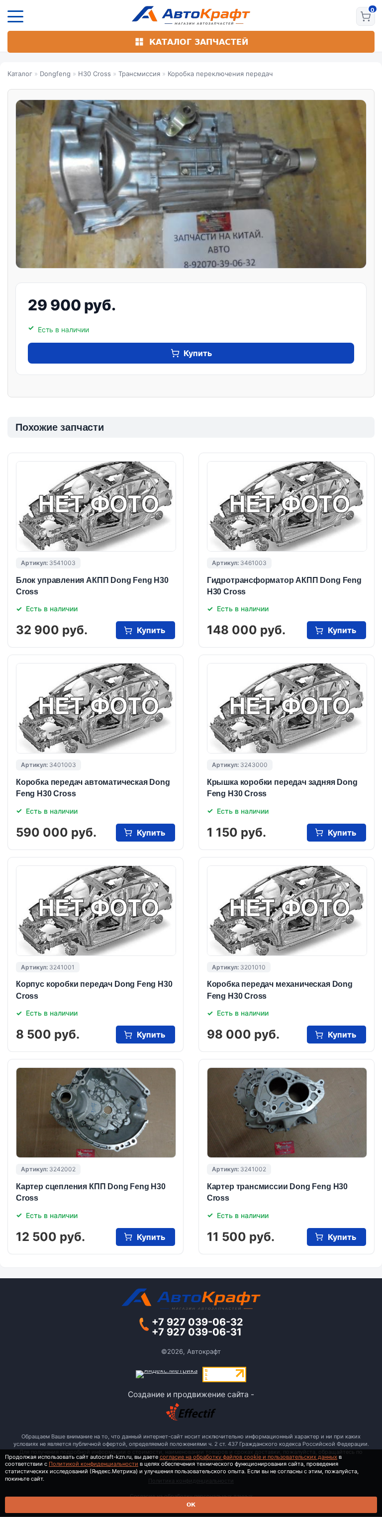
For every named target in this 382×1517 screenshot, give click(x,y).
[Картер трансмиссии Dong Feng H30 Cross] (287, 1112)
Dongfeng (55, 74)
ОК (191, 1505)
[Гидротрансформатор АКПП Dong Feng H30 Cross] (287, 506)
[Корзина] (366, 16)
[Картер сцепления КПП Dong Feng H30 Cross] (96, 1112)
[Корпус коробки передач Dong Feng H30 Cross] (96, 910)
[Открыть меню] (15, 16)
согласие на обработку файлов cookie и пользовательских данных (248, 1456)
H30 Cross (94, 74)
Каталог (19, 74)
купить (198, 353)
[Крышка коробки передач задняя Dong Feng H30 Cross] (287, 708)
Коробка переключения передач (220, 74)
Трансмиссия (139, 74)
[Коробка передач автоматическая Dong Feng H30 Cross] (96, 708)
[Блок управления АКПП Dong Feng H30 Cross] (96, 506)
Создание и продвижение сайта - (191, 1394)
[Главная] (191, 15)
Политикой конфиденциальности (93, 1463)
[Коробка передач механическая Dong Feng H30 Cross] (287, 910)
